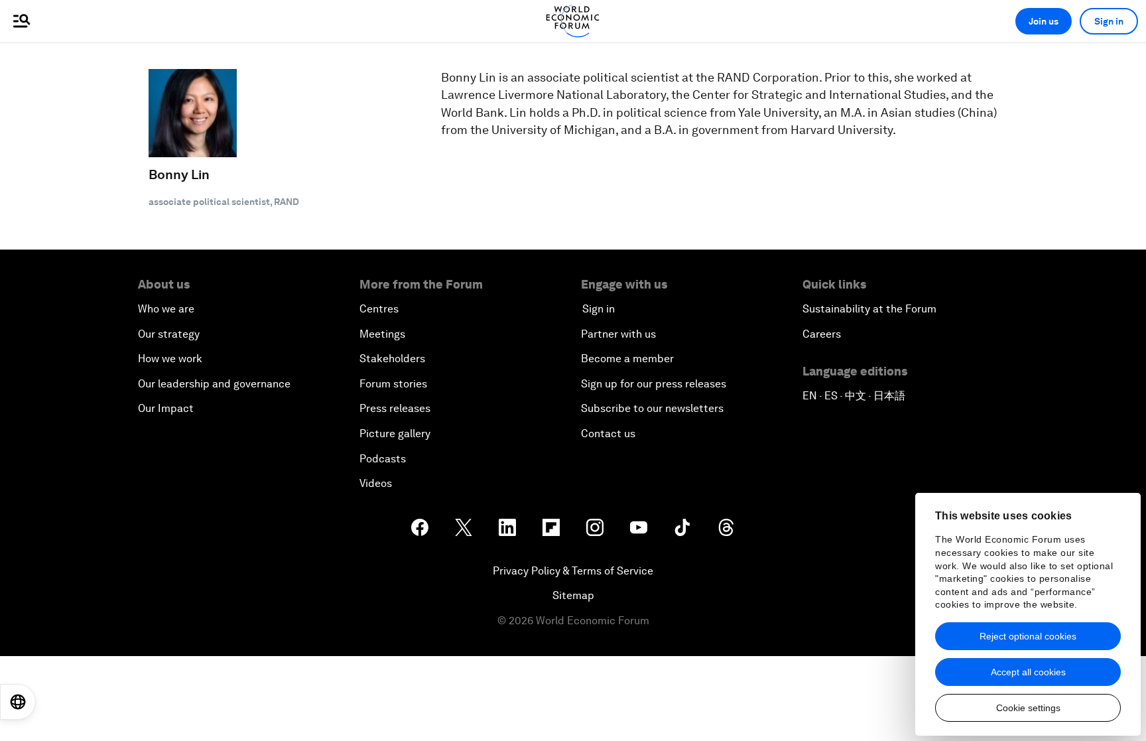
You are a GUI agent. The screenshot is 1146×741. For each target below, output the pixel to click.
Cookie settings (1028, 708)
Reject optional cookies (1028, 636)
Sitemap (573, 595)
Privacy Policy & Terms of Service (573, 571)
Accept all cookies (1028, 672)
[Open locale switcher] (18, 702)
